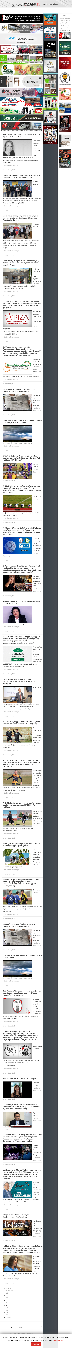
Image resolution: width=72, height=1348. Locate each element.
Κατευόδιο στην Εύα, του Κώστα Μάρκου (20, 1079)
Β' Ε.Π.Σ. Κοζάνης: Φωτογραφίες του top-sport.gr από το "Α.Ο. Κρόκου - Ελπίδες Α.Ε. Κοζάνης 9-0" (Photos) (21, 458)
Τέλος (7, 1320)
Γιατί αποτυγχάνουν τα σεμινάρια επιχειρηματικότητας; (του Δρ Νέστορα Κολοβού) (19, 681)
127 (7, 1298)
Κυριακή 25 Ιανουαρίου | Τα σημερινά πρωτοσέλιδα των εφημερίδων (19, 925)
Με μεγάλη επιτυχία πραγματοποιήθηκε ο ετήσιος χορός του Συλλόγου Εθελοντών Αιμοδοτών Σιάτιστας (20, 218)
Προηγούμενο (10, 1290)
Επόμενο (8, 1317)
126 (7, 1295)
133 (7, 1312)
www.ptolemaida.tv (16, 1333)
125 (7, 1293)
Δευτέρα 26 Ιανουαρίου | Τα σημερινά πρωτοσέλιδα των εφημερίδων (19, 390)
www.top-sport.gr (27, 1333)
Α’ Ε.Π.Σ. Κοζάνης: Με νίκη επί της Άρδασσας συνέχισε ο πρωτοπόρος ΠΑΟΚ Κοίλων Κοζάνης (22, 805)
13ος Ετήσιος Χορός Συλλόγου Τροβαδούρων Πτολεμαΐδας (16, 1216)
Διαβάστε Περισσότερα (11, 165)
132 (7, 1310)
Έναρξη (8, 1288)
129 (7, 1303)
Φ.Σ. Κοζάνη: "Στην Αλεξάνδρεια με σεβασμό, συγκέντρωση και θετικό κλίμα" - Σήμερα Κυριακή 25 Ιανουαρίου (22, 993)
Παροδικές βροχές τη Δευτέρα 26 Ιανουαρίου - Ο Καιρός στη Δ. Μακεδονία (22, 421)
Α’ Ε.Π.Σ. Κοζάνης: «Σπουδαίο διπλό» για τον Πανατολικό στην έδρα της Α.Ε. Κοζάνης (22, 723)
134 (7, 1315)
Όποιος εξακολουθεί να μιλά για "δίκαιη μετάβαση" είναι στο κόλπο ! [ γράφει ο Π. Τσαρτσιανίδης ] (65, 23)
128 (7, 1300)
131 (7, 1307)
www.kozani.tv (7, 443)
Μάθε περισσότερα (58, 1340)
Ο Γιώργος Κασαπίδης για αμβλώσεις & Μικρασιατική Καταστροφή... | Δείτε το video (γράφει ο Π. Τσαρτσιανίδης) (21, 1107)
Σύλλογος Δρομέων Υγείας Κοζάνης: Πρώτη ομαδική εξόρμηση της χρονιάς (21, 845)
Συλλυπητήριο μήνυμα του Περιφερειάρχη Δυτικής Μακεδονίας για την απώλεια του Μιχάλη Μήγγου (21, 263)
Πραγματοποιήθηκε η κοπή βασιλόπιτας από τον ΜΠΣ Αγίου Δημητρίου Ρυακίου (22, 176)
